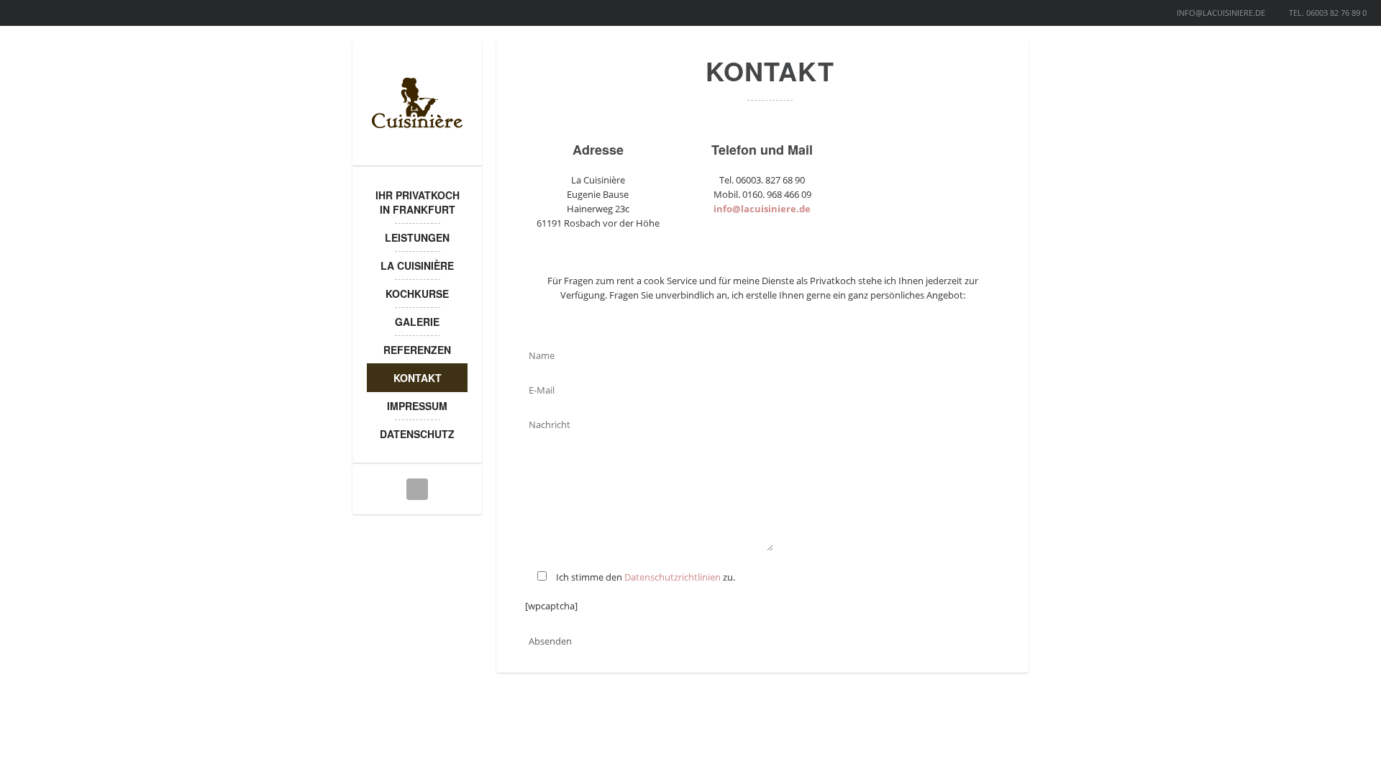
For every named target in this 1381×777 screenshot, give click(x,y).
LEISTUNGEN (417, 237)
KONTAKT (417, 378)
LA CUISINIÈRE (417, 265)
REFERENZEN (417, 349)
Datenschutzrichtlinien (672, 577)
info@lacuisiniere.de (762, 208)
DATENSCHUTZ (417, 434)
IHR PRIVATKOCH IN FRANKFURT (417, 202)
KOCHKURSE (417, 293)
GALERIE (417, 321)
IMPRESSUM (417, 406)
